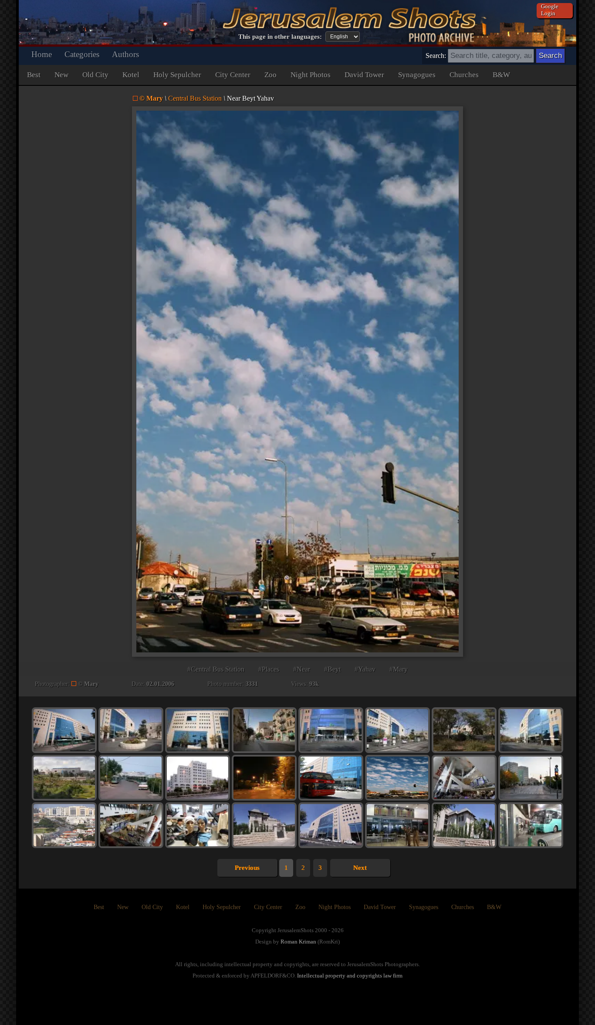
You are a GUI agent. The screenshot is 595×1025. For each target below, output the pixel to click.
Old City (95, 75)
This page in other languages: (280, 36)
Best (34, 75)
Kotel (130, 75)
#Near (301, 669)
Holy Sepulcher (177, 75)
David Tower (364, 75)
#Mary (398, 669)
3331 (252, 684)
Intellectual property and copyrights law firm (349, 975)
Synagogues (417, 75)
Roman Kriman (298, 941)
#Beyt (332, 669)
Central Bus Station (195, 98)
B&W (501, 75)
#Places (268, 669)
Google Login (549, 10)
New (61, 75)
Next (360, 867)
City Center (232, 75)
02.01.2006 (160, 684)
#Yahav (365, 669)
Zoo (270, 75)
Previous (247, 867)
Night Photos (311, 75)
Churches (464, 75)
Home (41, 54)
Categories (81, 54)
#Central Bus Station (215, 669)
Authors (125, 54)
